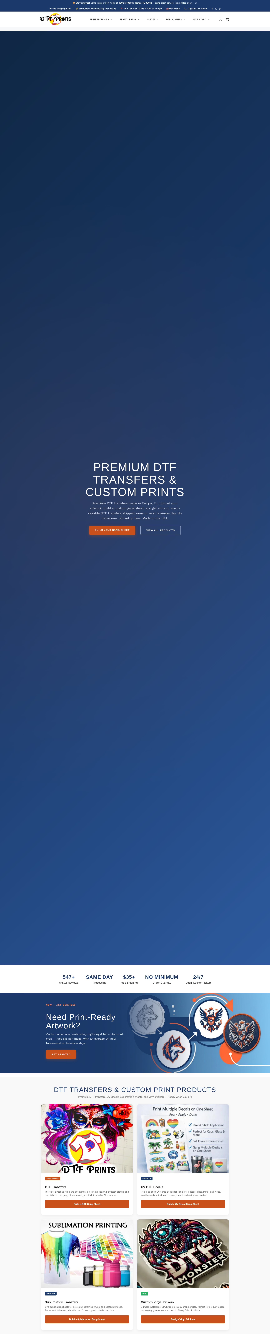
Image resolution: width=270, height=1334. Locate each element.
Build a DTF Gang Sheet (87, 1204)
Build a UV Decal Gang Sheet (183, 1204)
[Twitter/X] (216, 9)
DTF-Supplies (174, 19)
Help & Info (199, 19)
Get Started (61, 1054)
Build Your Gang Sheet (112, 529)
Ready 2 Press (128, 19)
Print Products (99, 19)
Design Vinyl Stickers (183, 1319)
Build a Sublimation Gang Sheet (87, 1319)
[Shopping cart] (227, 19)
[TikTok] (220, 9)
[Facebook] (212, 9)
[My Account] (220, 19)
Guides (151, 19)
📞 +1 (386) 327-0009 (195, 8)
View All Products (160, 530)
